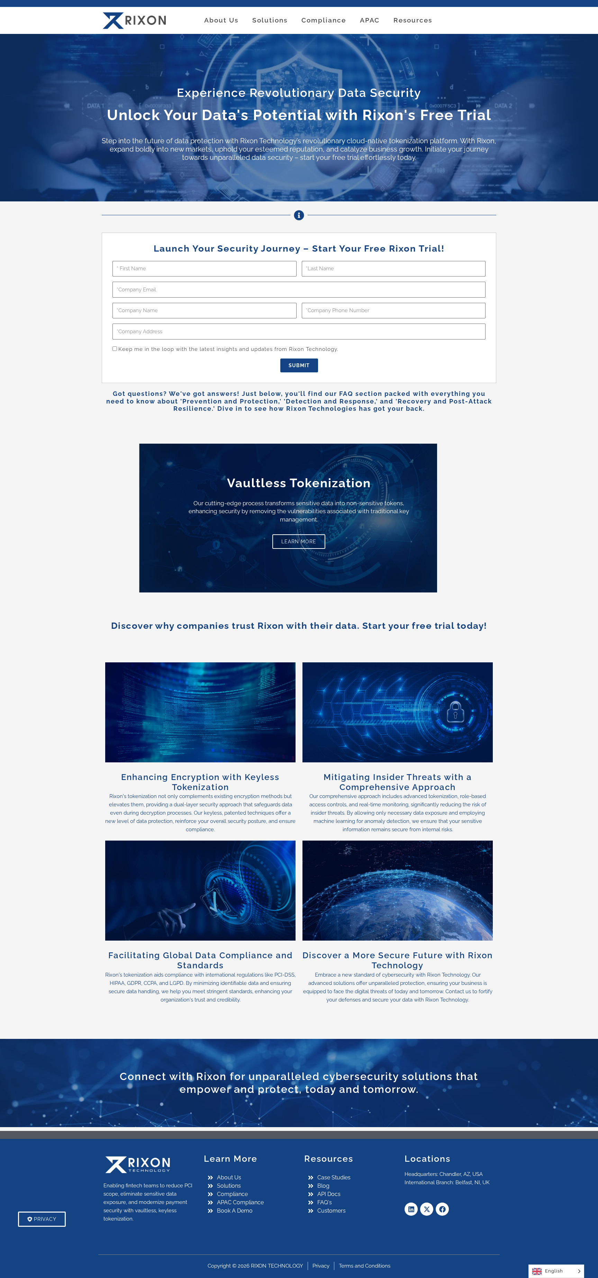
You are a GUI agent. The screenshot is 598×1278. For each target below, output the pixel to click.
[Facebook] (442, 1209)
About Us (221, 20)
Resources (412, 20)
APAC (370, 20)
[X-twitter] (426, 1209)
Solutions (270, 20)
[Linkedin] (411, 1209)
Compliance (323, 20)
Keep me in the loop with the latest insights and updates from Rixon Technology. (228, 349)
